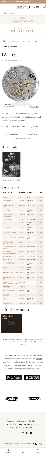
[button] (3, 2)
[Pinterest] (23, 433)
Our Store (32, 421)
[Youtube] (31, 433)
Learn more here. (34, 369)
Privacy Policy (28, 427)
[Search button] (42, 13)
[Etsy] (27, 433)
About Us (10, 421)
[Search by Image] (35, 41)
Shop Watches (39, 2)
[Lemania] (12, 399)
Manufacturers (26, 28)
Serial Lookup (16, 31)
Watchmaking (15, 427)
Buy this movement (12, 60)
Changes (30, 31)
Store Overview (10, 424)
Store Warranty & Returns (29, 424)
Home (22, 18)
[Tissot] (34, 399)
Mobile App (21, 421)
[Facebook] (15, 433)
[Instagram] (19, 433)
